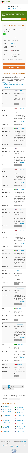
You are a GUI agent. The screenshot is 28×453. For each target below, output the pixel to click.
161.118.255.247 (7, 411)
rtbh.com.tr (19, 364)
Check (23, 19)
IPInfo (10, 61)
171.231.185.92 (6, 417)
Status (12, 446)
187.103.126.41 (20, 407)
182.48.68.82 (6, 427)
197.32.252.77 (6, 406)
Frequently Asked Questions (15, 445)
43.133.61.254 (6, 422)
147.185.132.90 (20, 429)
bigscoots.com (20, 108)
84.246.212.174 (20, 412)
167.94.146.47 (20, 410)
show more (22, 121)
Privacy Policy (23, 443)
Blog (3, 445)
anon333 (19, 308)
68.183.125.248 (20, 420)
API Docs (24, 445)
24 (8, 388)
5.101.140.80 (20, 423)
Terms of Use (15, 443)
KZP (18, 270)
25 (10, 388)
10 (3, 388)
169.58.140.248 (20, 418)
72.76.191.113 (20, 431)
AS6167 (13, 43)
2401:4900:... (6, 426)
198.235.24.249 (6, 415)
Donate (16, 446)
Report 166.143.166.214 (14, 64)
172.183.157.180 (7, 410)
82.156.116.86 (6, 431)
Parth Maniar (20, 324)
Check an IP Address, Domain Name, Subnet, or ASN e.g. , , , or (13, 14)
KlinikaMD (19, 91)
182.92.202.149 (20, 415)
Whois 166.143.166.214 (14, 67)
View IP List (23, 441)
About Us (6, 445)
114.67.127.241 (6, 420)
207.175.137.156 (21, 426)
